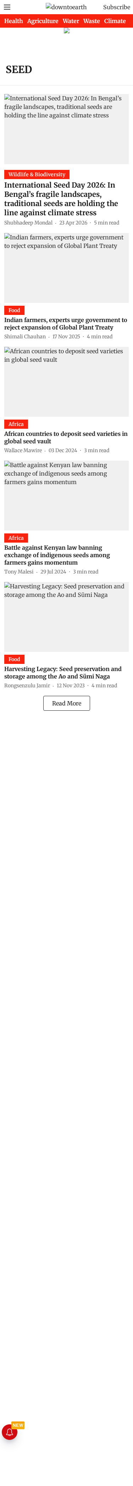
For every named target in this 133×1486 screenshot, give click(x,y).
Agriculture (43, 20)
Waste (91, 20)
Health (13, 20)
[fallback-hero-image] (66, 129)
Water (71, 20)
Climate (115, 20)
